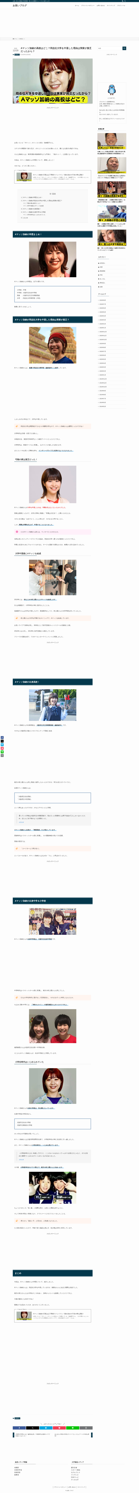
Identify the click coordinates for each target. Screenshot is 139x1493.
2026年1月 (102, 327)
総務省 (16, 1475)
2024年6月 (102, 402)
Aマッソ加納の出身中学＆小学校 (34, 212)
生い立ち (102, 279)
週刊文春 (74, 1467)
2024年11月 (102, 383)
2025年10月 (103, 339)
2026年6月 (102, 308)
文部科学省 (18, 1470)
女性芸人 (17, 54)
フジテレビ (75, 1475)
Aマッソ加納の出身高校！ (32, 209)
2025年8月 (102, 347)
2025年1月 (102, 375)
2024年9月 (102, 391)
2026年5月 (102, 312)
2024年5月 (102, 406)
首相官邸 (17, 1472)
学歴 (101, 267)
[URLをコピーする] (86, 1428)
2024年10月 (103, 387)
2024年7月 (102, 398)
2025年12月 (103, 331)
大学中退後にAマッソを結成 (35, 206)
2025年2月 (102, 371)
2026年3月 (102, 320)
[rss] (122, 1)
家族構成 (102, 271)
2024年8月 (102, 394)
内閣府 (16, 1467)
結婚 (101, 287)
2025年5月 (102, 359)
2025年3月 (102, 367)
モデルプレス (75, 1472)
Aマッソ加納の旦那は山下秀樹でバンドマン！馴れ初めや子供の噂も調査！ (58, 175)
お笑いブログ (20, 5)
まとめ (25, 218)
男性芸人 (102, 283)
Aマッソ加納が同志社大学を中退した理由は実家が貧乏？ (42, 200)
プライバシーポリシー (60, 1487)
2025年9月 (102, 343)
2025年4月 (102, 363)
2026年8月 (102, 300)
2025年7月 (102, 351)
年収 (101, 275)
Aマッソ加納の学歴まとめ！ (33, 197)
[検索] (125, 1)
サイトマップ (81, 1487)
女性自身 (21, 822)
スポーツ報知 (75, 1470)
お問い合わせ (72, 1487)
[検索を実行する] (124, 48)
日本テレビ (75, 1477)
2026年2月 (102, 324)
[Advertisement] (69, 23)
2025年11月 (102, 335)
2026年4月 (102, 316)
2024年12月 (103, 379)
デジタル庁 (75, 1480)
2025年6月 (102, 355)
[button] (19, 1428)
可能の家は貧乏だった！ (34, 203)
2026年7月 (102, 304)
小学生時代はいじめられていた (36, 214)
